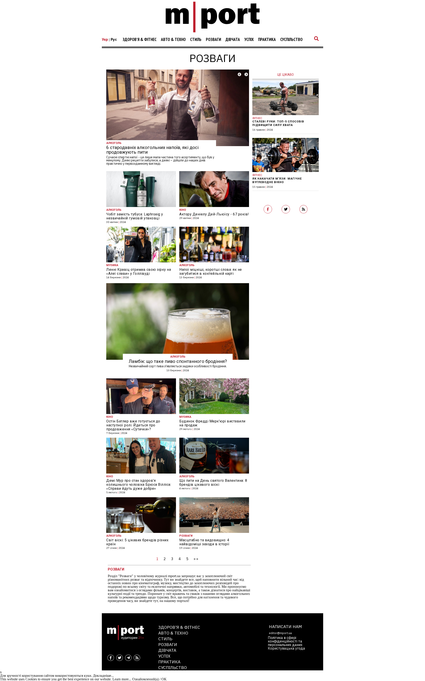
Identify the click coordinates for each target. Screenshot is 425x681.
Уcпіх (249, 39)
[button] (239, 74)
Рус (114, 39)
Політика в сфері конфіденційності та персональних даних (285, 641)
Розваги (213, 39)
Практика (267, 39)
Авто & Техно (173, 39)
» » (196, 559)
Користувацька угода (286, 648)
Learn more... (121, 679)
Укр (105, 39)
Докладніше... (103, 675)
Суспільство (291, 39)
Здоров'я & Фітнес (139, 39)
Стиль (195, 39)
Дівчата (233, 39)
